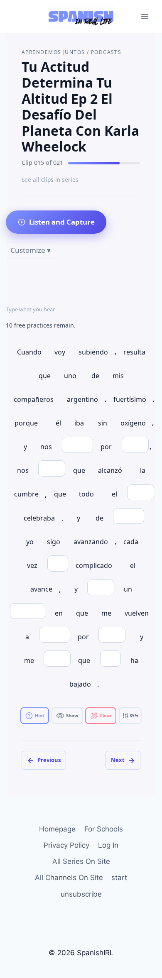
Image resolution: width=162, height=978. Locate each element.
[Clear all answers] (100, 715)
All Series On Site (81, 861)
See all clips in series (50, 179)
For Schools (103, 829)
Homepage (57, 829)
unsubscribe (81, 894)
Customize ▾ (30, 250)
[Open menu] (144, 16)
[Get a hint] (34, 715)
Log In (108, 845)
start (119, 877)
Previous (44, 760)
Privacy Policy (66, 845)
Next (123, 760)
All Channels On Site (69, 877)
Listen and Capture (62, 222)
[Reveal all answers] (67, 715)
